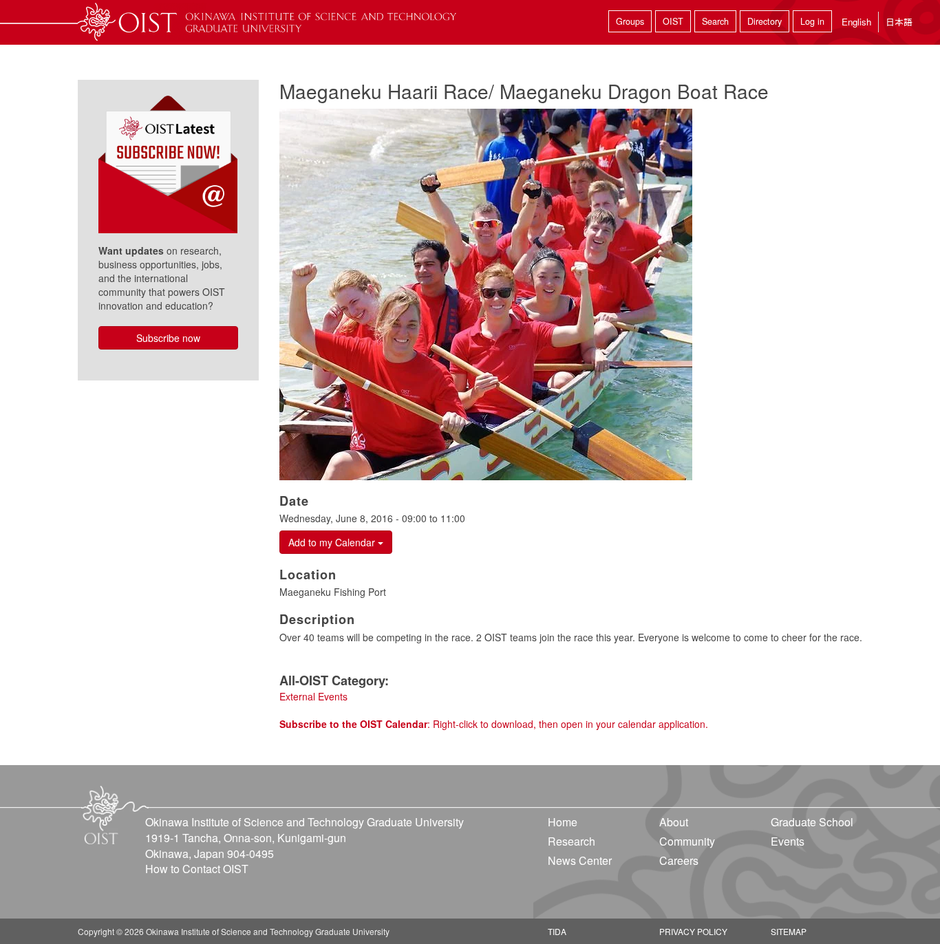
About (673, 822)
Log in (812, 21)
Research (571, 841)
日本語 (899, 21)
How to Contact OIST (196, 869)
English (856, 21)
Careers (678, 860)
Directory (764, 21)
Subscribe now (168, 338)
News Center (580, 860)
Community (687, 841)
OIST (673, 21)
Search (715, 21)
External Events (313, 696)
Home (562, 822)
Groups (630, 21)
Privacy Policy (693, 931)
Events (787, 841)
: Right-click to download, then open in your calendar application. (493, 724)
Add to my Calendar (333, 542)
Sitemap (789, 931)
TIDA (557, 931)
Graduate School (812, 822)
